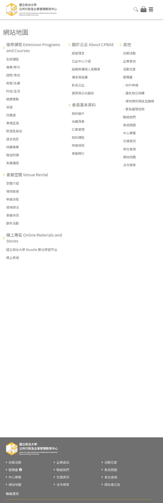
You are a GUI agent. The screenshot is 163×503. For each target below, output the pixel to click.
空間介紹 (12, 183)
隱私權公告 (112, 484)
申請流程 (12, 199)
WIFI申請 (131, 85)
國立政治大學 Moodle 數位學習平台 (31, 249)
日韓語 (11, 115)
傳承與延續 (80, 77)
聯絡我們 (129, 117)
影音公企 (78, 85)
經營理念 (78, 53)
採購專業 (12, 147)
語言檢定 (12, 139)
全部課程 (12, 59)
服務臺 (128, 77)
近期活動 (129, 53)
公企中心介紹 (81, 61)
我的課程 (78, 137)
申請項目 (78, 145)
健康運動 (12, 99)
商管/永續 (13, 83)
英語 (9, 107)
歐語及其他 (14, 131)
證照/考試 (13, 75)
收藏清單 (78, 121)
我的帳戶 (78, 113)
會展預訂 (78, 153)
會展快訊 (12, 215)
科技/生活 (13, 91)
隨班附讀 (12, 154)
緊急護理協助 (135, 109)
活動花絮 (129, 69)
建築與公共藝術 (83, 93)
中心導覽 (129, 133)
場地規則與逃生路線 (139, 101)
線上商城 (12, 257)
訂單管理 (78, 129)
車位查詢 (129, 149)
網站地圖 (129, 156)
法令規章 (129, 164)
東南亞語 (12, 123)
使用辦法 (12, 207)
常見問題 (129, 125)
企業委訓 (129, 61)
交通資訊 (129, 141)
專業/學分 (13, 67)
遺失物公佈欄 (135, 93)
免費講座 (12, 162)
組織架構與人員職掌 (86, 69)
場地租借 (12, 191)
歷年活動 (12, 223)
